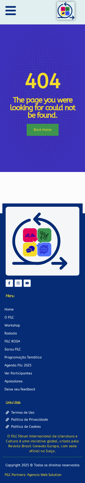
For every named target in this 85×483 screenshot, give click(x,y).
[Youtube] (27, 283)
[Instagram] (18, 283)
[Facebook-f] (9, 283)
